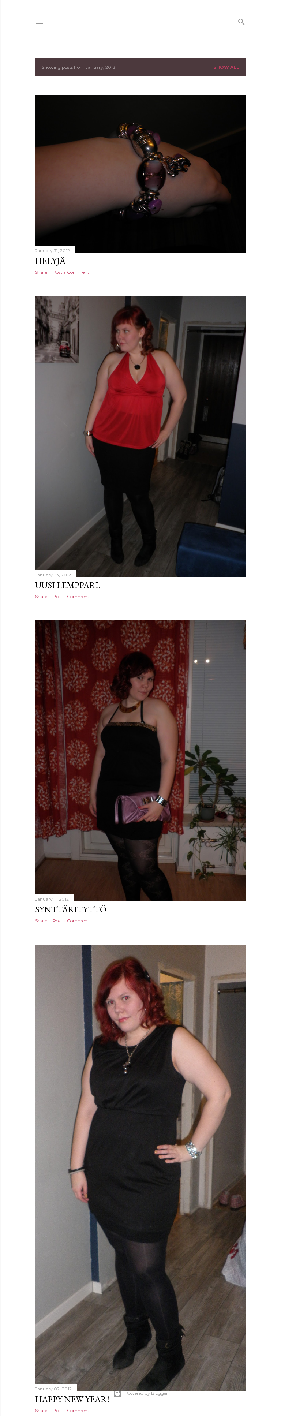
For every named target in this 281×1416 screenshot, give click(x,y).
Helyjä (50, 260)
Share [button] (41, 272)
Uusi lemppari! (68, 585)
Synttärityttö (70, 909)
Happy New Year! (72, 1399)
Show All (226, 67)
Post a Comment (71, 272)
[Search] (241, 20)
